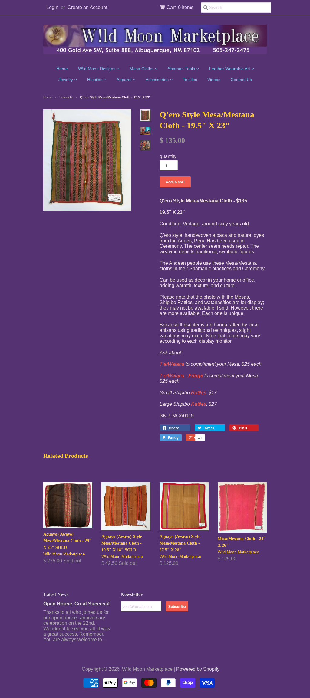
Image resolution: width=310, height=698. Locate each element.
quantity (168, 156)
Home (62, 68)
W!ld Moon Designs (97, 68)
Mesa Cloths (142, 68)
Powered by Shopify (197, 669)
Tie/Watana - (181, 375)
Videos (213, 79)
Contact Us (241, 79)
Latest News (55, 594)
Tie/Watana (172, 364)
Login (52, 7)
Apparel (125, 79)
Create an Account (87, 7)
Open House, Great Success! (76, 603)
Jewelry (66, 79)
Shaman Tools (182, 68)
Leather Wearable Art (230, 68)
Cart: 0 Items (180, 7)
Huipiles (95, 79)
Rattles (198, 392)
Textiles (190, 79)
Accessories (158, 79)
